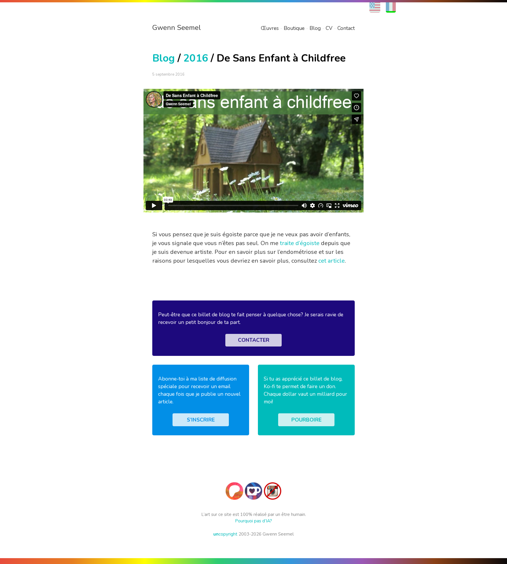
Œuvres (270, 28)
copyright (225, 534)
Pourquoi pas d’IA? (253, 521)
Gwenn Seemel (176, 27)
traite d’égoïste (300, 243)
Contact (346, 28)
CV (329, 28)
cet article (331, 261)
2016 (195, 58)
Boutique (294, 28)
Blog (315, 28)
